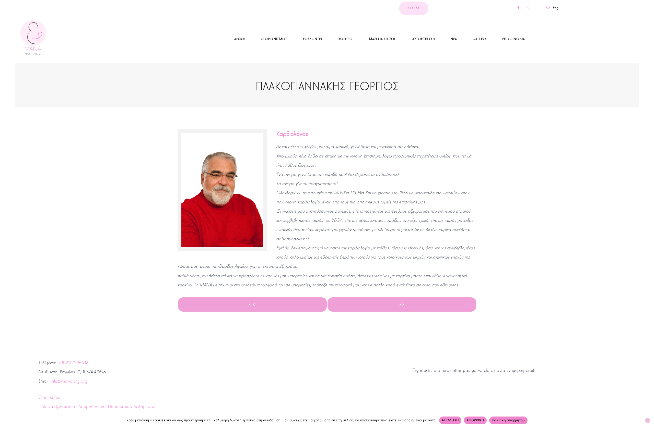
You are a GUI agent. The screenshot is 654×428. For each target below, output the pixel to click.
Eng (555, 8)
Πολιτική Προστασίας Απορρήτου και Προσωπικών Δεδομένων (96, 406)
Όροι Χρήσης (50, 397)
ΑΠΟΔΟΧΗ (450, 420)
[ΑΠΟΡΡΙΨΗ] (647, 420)
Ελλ (547, 8)
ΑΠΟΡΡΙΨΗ (475, 420)
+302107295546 (73, 362)
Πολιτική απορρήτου (508, 420)
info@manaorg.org (69, 381)
